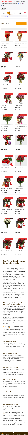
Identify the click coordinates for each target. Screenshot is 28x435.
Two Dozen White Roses (6, 230)
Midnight (5, 414)
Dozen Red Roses (18, 147)
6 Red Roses (3, 105)
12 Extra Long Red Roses (20, 167)
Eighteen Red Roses (19, 188)
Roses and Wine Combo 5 (6, 250)
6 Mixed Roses (18, 64)
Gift (3, 326)
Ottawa (5, 16)
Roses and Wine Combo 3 (6, 209)
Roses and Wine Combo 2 (20, 209)
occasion (5, 417)
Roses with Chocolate (5, 147)
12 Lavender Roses (18, 105)
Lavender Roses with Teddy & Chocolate (21, 126)
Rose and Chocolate (5, 64)
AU (3, 5)
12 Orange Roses (4, 126)
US (20, 3)
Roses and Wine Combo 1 (6, 188)
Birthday (11, 327)
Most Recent (20, 24)
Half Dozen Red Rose (19, 84)
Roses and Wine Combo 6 (20, 250)
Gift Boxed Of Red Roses (6, 167)
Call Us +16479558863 (19, 1)
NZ (23, 3)
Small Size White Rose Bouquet (21, 43)
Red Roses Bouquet (5, 43)
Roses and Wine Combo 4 (20, 230)
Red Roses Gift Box (5, 84)
